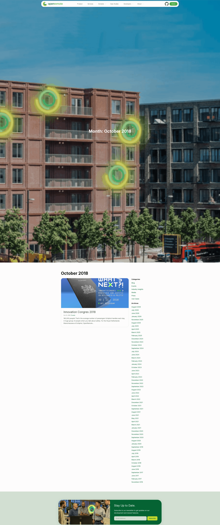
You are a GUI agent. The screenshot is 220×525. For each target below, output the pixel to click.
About (139, 4)
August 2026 (136, 307)
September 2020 (137, 437)
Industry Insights (137, 289)
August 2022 (136, 390)
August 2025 (136, 323)
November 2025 (137, 320)
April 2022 (135, 396)
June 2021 (135, 415)
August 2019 (135, 450)
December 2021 (137, 402)
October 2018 (136, 463)
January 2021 (136, 428)
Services (90, 4)
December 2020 (137, 431)
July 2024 (135, 351)
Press (133, 296)
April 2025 (135, 329)
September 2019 (137, 447)
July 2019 (134, 453)
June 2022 (135, 393)
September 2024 (137, 348)
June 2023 (135, 370)
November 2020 (137, 434)
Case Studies (114, 4)
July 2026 (135, 310)
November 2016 (137, 482)
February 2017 (136, 479)
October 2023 (136, 367)
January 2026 (136, 316)
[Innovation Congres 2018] (95, 293)
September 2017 (137, 472)
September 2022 (137, 386)
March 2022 (135, 399)
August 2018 (135, 466)
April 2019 (135, 456)
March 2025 (135, 332)
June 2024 (135, 355)
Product (79, 4)
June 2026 (135, 313)
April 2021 (135, 421)
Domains (101, 4)
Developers (127, 4)
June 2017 (135, 476)
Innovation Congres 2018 (80, 312)
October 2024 (136, 345)
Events (73, 315)
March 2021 (135, 425)
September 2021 (137, 409)
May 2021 (135, 418)
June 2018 (135, 469)
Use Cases (135, 299)
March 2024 (135, 358)
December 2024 (137, 339)
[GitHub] (167, 4)
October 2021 (136, 406)
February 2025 (136, 335)
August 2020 (136, 441)
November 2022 (137, 383)
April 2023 (135, 374)
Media (133, 292)
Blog (133, 283)
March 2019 (135, 460)
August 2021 (135, 412)
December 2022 (137, 380)
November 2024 (137, 342)
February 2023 (136, 377)
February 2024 (136, 361)
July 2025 (135, 326)
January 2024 (136, 364)
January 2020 (136, 444)
